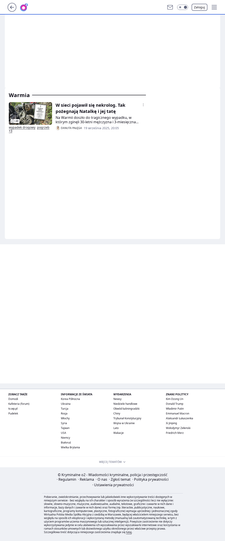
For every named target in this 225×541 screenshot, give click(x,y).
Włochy (65, 418)
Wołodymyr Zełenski (178, 428)
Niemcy (65, 438)
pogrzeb (43, 127)
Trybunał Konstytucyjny (127, 418)
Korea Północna (70, 399)
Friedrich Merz (175, 433)
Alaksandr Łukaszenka (179, 418)
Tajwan (65, 428)
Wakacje (118, 433)
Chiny (116, 413)
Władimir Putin (175, 408)
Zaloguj (199, 7)
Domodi (13, 399)
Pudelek (13, 413)
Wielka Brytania (70, 447)
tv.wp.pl (13, 408)
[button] (182, 7)
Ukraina (66, 404)
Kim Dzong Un (174, 399)
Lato (116, 428)
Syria (64, 423)
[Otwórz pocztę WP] (170, 7)
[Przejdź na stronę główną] (11, 10)
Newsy (117, 399)
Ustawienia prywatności (113, 484)
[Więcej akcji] (143, 104)
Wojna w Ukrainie (124, 423)
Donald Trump (174, 404)
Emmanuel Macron (177, 413)
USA (63, 433)
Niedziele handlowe (125, 404)
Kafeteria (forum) (18, 404)
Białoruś (66, 442)
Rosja (64, 413)
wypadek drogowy (22, 127)
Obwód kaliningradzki (126, 408)
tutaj (129, 532)
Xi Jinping (171, 423)
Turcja (64, 408)
